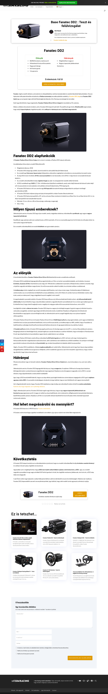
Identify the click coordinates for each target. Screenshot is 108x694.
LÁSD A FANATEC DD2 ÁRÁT (54, 84)
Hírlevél (27, 690)
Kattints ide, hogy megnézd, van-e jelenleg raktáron (29, 386)
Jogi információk (45, 690)
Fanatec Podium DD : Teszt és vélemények (53, 538)
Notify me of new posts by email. (25, 653)
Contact (54, 690)
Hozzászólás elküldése (80, 658)
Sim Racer (57, 31)
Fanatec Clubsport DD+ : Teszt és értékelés (83, 538)
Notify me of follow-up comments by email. (28, 650)
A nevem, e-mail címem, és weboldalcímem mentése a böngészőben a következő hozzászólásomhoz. (43, 647)
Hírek (31, 7)
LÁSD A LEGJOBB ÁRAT (80, 494)
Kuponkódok (49, 7)
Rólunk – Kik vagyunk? (17, 690)
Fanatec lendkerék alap (60, 40)
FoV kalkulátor (35, 690)
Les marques (38, 7)
